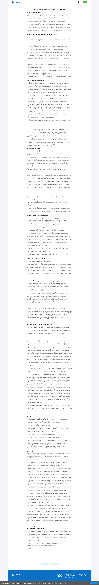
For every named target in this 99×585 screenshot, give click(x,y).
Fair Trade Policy (64, 2)
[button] (79, 2)
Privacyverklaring (55, 563)
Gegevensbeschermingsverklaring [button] (61, 583)
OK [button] (93, 582)
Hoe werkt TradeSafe (72, 2)
